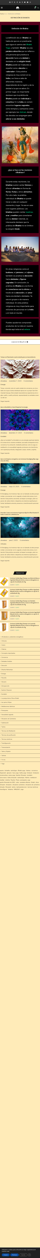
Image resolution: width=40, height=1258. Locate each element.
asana (2, 770)
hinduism (29, 773)
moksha (7, 780)
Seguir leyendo (5, 401)
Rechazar (14, 1255)
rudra (17, 782)
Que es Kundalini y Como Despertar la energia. (14, 407)
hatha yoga (22, 773)
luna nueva (3, 777)
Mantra (27, 777)
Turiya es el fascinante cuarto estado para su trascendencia (18, 357)
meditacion (33, 777)
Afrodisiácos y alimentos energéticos (12, 637)
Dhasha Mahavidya (7, 670)
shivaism (2, 785)
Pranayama (4, 710)
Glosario (3, 682)
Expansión (3, 773)
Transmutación (5, 747)
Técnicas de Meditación (8, 731)
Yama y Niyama (5, 751)
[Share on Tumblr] (23, 342)
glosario (9, 773)
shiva (37, 782)
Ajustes (23, 1255)
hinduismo (36, 773)
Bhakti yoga (21, 770)
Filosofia (3, 678)
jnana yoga (12, 775)
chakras (28, 770)
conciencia (34, 770)
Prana (17, 780)
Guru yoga (15, 773)
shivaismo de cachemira (32, 785)
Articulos (3, 544)
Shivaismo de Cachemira (8, 719)
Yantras (3, 755)
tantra (14, 787)
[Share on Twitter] (18, 342)
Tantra (3, 727)
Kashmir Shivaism (21, 775)
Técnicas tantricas (6, 739)
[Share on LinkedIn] (22, 342)
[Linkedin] (19, 2)
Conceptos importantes (8, 653)
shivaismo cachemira (18, 785)
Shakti (33, 782)
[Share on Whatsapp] (25, 342)
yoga (22, 789)
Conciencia (4, 657)
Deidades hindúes (6, 661)
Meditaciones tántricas (8, 706)
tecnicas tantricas (33, 787)
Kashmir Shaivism (6, 690)
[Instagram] (17, 2)
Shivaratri (8, 787)
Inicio (5, 14)
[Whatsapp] (30, 2)
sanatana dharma (25, 782)
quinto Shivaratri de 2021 (7, 782)
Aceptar (6, 1255)
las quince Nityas (6, 702)
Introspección (5, 686)
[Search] (38, 8)
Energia (3, 385)
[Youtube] (24, 2)
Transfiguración (6, 743)
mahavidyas (20, 777)
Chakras (3, 649)
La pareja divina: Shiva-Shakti (10, 698)
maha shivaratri (12, 777)
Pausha (13, 780)
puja (29, 780)
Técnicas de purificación (8, 735)
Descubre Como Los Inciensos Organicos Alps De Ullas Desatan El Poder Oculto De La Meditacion (20, 513)
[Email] (27, 2)
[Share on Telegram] (27, 342)
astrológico (14, 770)
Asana (3, 645)
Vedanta (10, 789)
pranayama (23, 780)
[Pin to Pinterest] (20, 342)
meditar (2, 780)
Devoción (4, 665)
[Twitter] (14, 2)
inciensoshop (4, 775)
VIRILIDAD (17, 789)
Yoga (2, 764)
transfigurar (3, 789)
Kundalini (3, 436)
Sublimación (5, 723)
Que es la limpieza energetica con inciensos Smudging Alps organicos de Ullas (20, 460)
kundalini (29, 775)
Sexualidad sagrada (7, 714)
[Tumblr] (22, 2)
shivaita (2, 787)
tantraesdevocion (21, 787)
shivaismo (9, 785)
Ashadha (7, 770)
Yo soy (3, 760)
